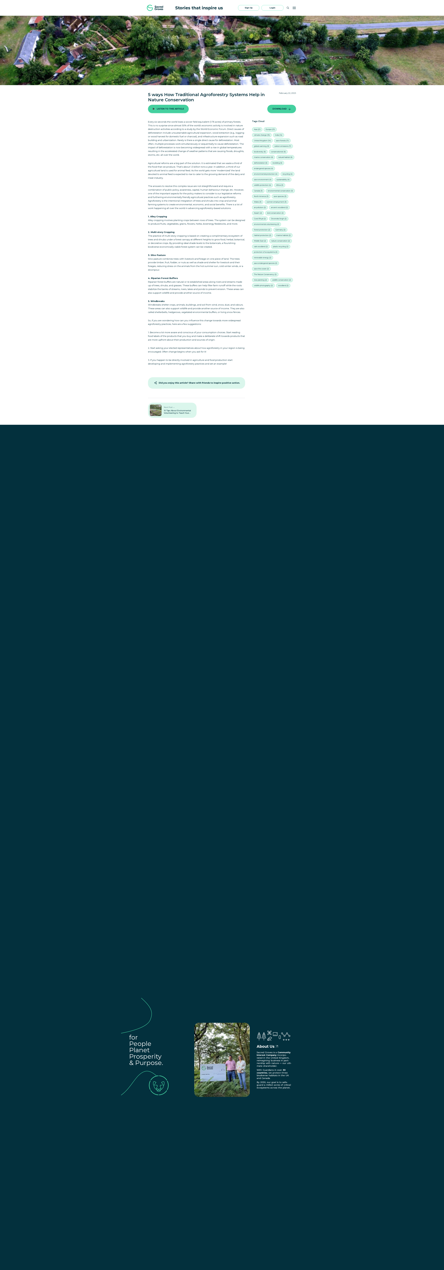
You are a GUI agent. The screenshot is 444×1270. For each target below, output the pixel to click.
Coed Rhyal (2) (260, 219)
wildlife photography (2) (263, 285)
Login (272, 8)
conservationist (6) (278, 152)
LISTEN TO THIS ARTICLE (170, 109)
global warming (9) (261, 146)
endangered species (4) (263, 168)
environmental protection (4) (265, 174)
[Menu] (294, 8)
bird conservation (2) (275, 213)
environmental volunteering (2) (266, 224)
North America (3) (261, 196)
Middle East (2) (260, 241)
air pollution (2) (260, 207)
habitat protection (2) (262, 235)
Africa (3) (279, 185)
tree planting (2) (260, 280)
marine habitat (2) (283, 235)
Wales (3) (257, 202)
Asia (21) (257, 129)
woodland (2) (283, 285)
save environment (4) (262, 180)
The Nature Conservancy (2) (265, 274)
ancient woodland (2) (279, 207)
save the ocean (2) (261, 269)
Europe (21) (270, 129)
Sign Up (249, 8)
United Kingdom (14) (262, 141)
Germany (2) (280, 230)
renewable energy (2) (262, 258)
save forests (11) (282, 141)
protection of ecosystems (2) (265, 252)
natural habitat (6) (285, 157)
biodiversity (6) (260, 152)
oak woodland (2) (261, 247)
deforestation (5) (260, 163)
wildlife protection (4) (262, 185)
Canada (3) (258, 191)
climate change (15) (262, 135)
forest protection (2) (262, 230)
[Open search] (288, 8)
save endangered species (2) (265, 263)
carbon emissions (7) (282, 146)
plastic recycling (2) (280, 247)
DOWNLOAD (280, 109)
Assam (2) (258, 213)
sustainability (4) (283, 180)
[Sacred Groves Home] (155, 8)
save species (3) (280, 196)
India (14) (278, 135)
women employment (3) (276, 202)
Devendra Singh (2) (278, 219)
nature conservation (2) (280, 241)
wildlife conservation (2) (281, 280)
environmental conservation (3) (280, 191)
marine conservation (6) (263, 157)
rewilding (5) (277, 163)
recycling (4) (287, 174)
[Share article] (155, 383)
